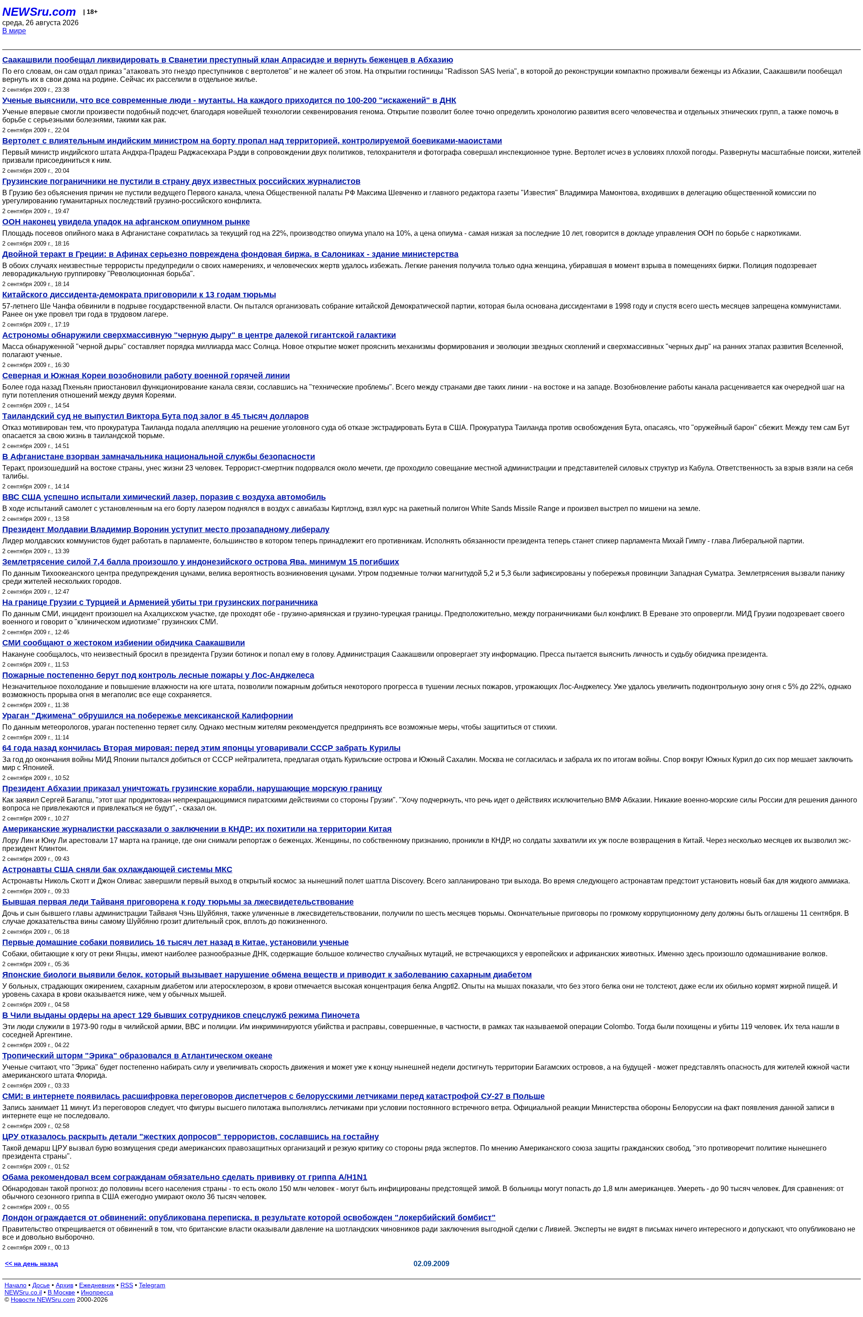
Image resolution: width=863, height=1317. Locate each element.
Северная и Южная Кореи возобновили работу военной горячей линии (146, 375)
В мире (14, 31)
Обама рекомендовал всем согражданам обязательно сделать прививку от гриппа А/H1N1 (184, 1177)
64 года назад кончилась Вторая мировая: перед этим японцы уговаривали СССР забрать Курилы (201, 748)
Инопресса (97, 1292)
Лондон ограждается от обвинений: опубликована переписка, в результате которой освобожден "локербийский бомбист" (249, 1217)
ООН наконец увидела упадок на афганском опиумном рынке (126, 221)
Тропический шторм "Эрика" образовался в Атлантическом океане (137, 1055)
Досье (41, 1285)
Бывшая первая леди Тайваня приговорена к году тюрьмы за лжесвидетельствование (178, 901)
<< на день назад (31, 1263)
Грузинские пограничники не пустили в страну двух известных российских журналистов (181, 181)
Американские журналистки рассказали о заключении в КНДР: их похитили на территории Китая (197, 828)
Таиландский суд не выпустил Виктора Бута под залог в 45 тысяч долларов (155, 416)
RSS (126, 1285)
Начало (15, 1285)
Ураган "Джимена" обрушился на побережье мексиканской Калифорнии (147, 715)
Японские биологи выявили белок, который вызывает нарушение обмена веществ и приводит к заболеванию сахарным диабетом (267, 974)
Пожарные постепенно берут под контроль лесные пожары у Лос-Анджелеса (158, 675)
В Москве (61, 1292)
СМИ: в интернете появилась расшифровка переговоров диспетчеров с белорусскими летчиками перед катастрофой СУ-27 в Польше (273, 1096)
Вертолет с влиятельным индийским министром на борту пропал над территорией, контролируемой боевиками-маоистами (252, 140)
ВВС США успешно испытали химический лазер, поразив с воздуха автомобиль (164, 497)
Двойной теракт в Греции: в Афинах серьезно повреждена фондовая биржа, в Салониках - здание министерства (230, 254)
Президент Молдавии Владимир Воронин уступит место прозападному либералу (165, 529)
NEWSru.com (39, 11)
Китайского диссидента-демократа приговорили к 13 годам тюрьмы (139, 294)
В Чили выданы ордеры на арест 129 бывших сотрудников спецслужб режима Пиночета (181, 1015)
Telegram (152, 1285)
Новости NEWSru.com (43, 1299)
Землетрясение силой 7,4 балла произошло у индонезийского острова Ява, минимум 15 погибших (200, 561)
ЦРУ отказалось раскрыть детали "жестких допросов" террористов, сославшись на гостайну (190, 1136)
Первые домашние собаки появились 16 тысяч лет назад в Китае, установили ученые (175, 942)
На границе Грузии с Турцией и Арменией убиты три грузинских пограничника (160, 602)
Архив (64, 1285)
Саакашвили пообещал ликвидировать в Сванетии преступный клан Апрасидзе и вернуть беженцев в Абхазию (227, 59)
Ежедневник (97, 1285)
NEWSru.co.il (23, 1292)
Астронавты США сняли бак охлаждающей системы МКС (117, 869)
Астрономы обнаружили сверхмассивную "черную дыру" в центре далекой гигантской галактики (199, 335)
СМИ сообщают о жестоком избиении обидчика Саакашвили (123, 642)
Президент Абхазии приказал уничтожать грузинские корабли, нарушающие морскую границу (192, 788)
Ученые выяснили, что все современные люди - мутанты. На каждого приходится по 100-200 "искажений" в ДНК (229, 100)
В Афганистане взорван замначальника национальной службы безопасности (158, 456)
